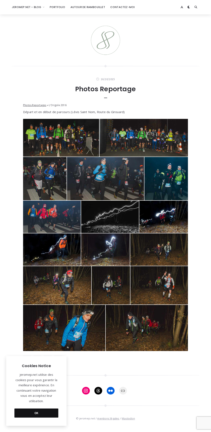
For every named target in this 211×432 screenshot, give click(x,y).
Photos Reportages (34, 105)
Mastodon (128, 418)
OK (36, 413)
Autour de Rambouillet (87, 7)
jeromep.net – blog (26, 7)
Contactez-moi (122, 7)
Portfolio (57, 7)
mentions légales (108, 418)
